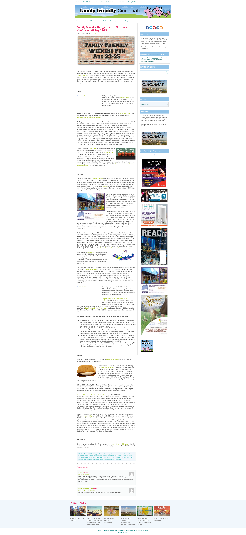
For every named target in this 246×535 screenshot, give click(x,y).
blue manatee (115, 454)
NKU (94, 457)
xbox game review (85, 489)
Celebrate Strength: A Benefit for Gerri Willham (91, 395)
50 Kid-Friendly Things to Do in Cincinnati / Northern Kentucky (128, 521)
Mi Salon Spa (108, 152)
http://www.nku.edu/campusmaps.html (89, 117)
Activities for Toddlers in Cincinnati (109, 520)
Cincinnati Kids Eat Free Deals (161, 519)
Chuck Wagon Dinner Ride (87, 456)
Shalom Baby (88, 416)
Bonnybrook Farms (92, 269)
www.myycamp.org (107, 367)
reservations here (124, 114)
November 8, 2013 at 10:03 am (86, 490)
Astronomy (106, 454)
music (105, 186)
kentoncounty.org (103, 248)
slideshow (118, 459)
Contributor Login (123, 532)
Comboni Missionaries (103, 456)
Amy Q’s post (82, 75)
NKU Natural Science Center (105, 457)
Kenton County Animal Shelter (121, 456)
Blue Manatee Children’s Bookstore (96, 308)
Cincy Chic (92, 149)
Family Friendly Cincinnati (123, 12)
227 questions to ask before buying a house (153, 60)
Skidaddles (90, 252)
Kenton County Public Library (120, 444)
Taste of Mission (97, 178)
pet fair (118, 457)
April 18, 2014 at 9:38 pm (84, 474)
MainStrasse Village (112, 359)
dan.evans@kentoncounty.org (120, 248)
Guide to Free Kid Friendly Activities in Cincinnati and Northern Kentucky (94, 521)
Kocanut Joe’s (125, 98)
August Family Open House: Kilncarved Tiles (114, 300)
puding (81, 472)
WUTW (89, 454)
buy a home (155, 58)
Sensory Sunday (92, 459)
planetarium (125, 457)
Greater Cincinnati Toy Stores (77, 519)
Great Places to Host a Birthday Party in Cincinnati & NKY (145, 521)
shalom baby (102, 459)
